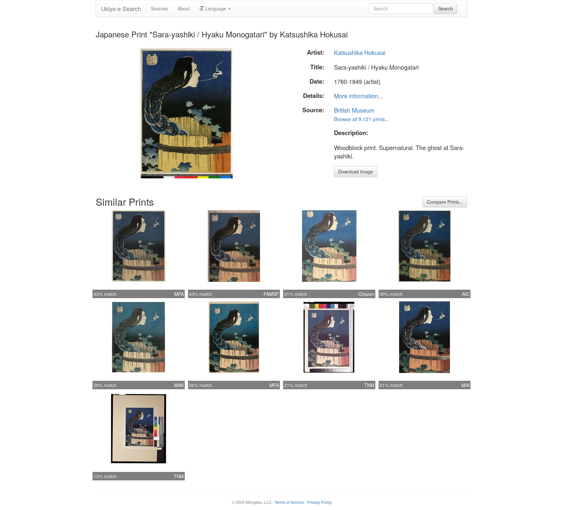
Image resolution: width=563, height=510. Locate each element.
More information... (358, 95)
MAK (179, 385)
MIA (465, 385)
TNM (369, 385)
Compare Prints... (445, 202)
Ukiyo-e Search (121, 8)
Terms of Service (289, 502)
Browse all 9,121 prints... (361, 118)
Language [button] (215, 8)
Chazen (366, 294)
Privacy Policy (319, 502)
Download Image (355, 171)
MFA (179, 294)
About (184, 8)
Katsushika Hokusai (359, 52)
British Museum (354, 110)
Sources (159, 8)
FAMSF (271, 294)
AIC (465, 294)
